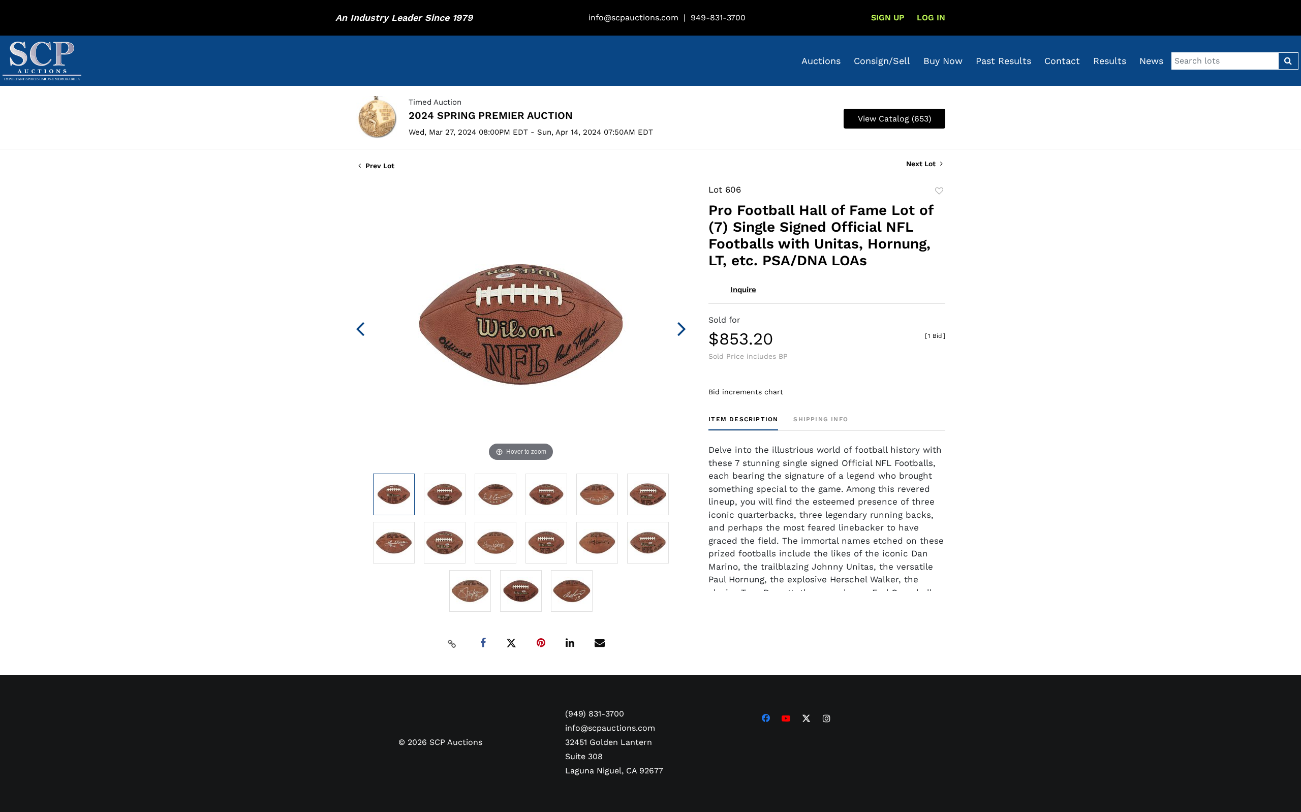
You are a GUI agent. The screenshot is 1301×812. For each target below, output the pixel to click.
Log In (931, 17)
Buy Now (943, 60)
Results (1109, 60)
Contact (1062, 60)
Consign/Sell (882, 60)
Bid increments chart (745, 392)
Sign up (887, 17)
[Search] (1288, 61)
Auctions (821, 60)
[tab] (743, 423)
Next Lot (922, 164)
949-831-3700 (718, 17)
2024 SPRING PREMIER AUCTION (491, 115)
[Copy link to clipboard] (452, 643)
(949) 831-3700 (594, 714)
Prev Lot (378, 166)
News (1151, 60)
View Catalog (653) (895, 118)
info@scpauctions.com (633, 17)
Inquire (743, 289)
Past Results (1003, 60)
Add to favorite (939, 191)
